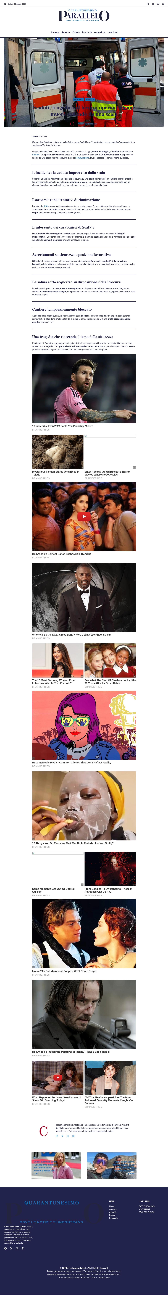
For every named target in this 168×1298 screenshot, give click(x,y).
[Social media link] (148, 4)
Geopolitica (99, 32)
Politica (76, 32)
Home (111, 1206)
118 (46, 206)
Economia (87, 32)
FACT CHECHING (147, 1206)
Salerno (36, 154)
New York (112, 32)
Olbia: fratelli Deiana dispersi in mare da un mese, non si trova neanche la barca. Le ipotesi (123, 1167)
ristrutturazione (82, 157)
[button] (5, 4)
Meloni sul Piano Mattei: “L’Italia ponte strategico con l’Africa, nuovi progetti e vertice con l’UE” (46, 1167)
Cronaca (55, 32)
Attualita (66, 32)
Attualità (112, 1212)
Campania (78, 99)
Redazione (92, 123)
